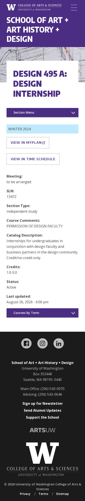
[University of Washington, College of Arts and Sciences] (34, 7)
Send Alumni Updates (42, 410)
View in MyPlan (26, 142)
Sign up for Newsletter (42, 403)
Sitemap (62, 494)
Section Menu (24, 112)
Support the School (42, 417)
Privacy (25, 494)
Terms (43, 494)
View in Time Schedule (33, 159)
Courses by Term (26, 313)
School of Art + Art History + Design (38, 29)
